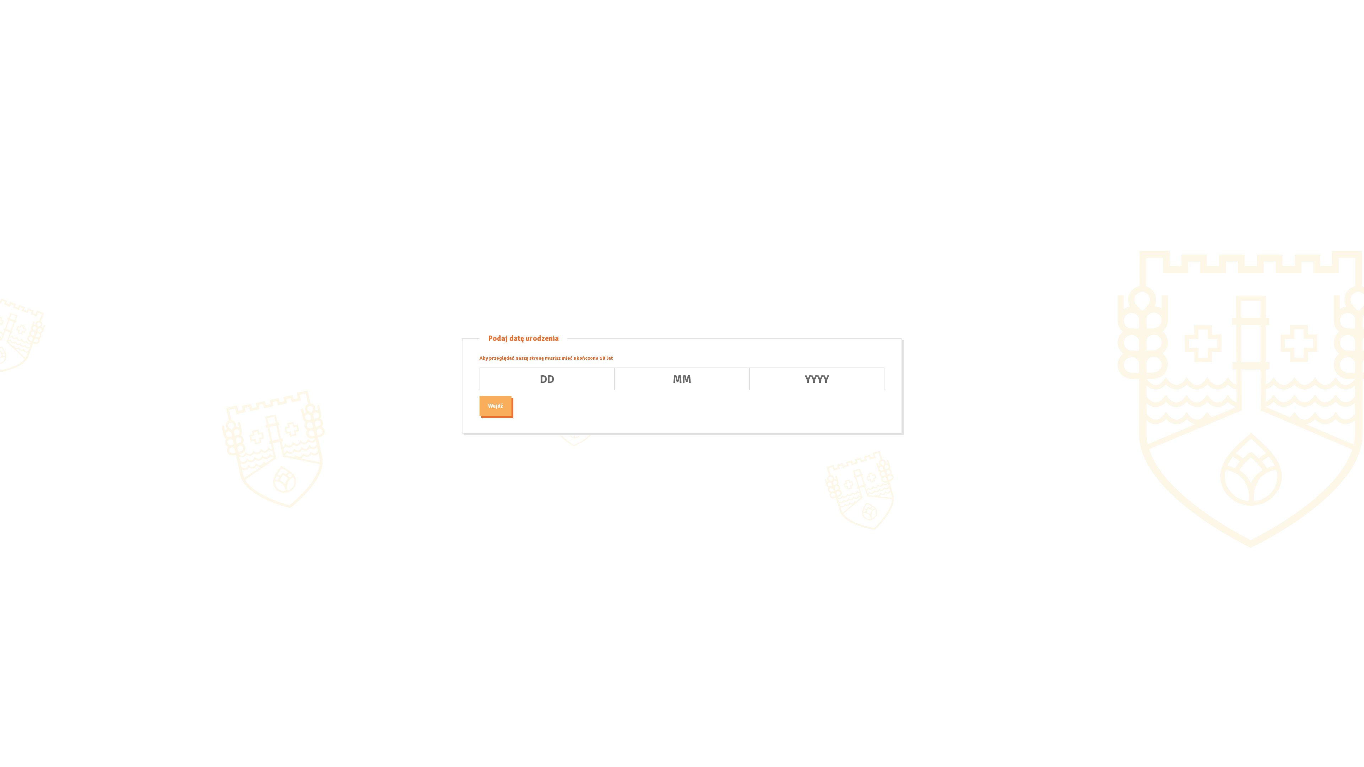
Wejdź (495, 405)
